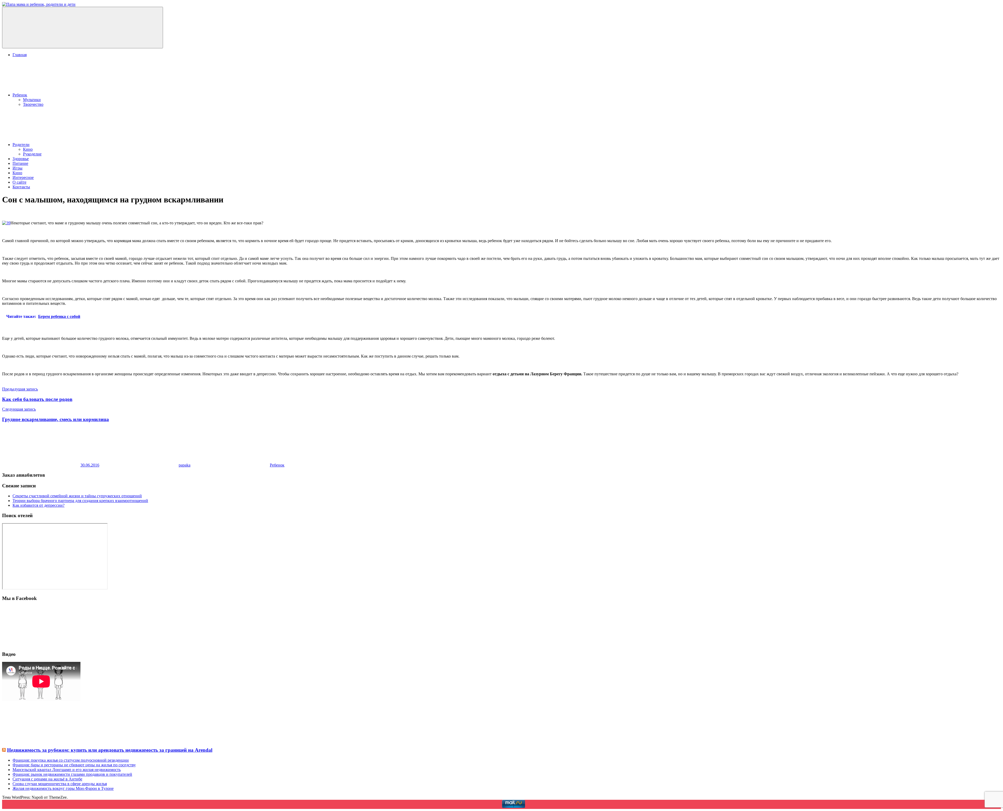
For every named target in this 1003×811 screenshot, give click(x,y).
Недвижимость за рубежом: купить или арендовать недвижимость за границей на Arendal (109, 750)
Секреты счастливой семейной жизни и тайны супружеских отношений (77, 496)
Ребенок (20, 95)
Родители (21, 144)
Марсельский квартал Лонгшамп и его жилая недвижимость (67, 769)
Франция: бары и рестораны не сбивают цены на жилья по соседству (74, 765)
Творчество (33, 104)
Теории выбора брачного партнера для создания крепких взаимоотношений (80, 500)
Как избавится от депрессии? (39, 505)
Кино (28, 149)
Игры (17, 168)
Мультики (32, 99)
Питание (20, 163)
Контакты (21, 187)
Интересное (23, 177)
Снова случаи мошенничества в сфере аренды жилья (60, 783)
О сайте (19, 182)
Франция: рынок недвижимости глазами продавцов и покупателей (72, 774)
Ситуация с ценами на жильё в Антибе (47, 779)
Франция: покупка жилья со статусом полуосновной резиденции (71, 760)
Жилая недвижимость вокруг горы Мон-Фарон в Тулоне (63, 788)
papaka (184, 465)
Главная (20, 54)
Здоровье (21, 158)
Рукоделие (32, 154)
